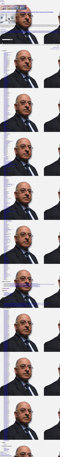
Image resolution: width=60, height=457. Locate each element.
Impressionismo (6, 180)
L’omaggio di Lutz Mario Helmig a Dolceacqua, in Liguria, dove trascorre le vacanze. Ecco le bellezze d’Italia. (22, 283)
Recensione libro (6, 249)
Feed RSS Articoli (2, 455)
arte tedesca (5, 119)
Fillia (58, 31)
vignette (5, 279)
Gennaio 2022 (6, 353)
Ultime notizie (6, 288)
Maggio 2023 (6, 340)
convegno (5, 145)
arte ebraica (5, 85)
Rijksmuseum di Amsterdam (8, 251)
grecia (5, 178)
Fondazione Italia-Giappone (8, 163)
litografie (5, 194)
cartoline (5, 136)
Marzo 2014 (5, 427)
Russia (5, 253)
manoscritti (5, 202)
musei (7, 31)
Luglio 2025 (5, 320)
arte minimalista (6, 105)
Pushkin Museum (6, 245)
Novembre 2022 (6, 345)
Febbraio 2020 (6, 371)
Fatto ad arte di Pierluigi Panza (8, 293)
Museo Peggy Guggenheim (7, 221)
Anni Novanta (6, 61)
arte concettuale (6, 80)
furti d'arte (5, 169)
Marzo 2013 (5, 437)
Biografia (3, 3)
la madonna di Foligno (7, 186)
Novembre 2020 (6, 364)
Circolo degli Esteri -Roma (7, 141)
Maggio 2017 (6, 397)
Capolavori (5, 133)
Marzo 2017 (5, 399)
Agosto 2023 (5, 338)
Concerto (5, 144)
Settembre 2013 (6, 432)
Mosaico (5, 217)
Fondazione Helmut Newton (8, 162)
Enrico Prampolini (54, 31)
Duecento (5, 151)
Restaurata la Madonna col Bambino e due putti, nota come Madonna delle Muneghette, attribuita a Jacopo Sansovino (20, 306)
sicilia (4, 262)
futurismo (5, 170)
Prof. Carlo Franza (45, 32)
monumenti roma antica (7, 216)
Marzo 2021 (5, 361)
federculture (5, 157)
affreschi (5, 53)
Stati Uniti (5, 265)
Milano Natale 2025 (6, 208)
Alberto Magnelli (35, 31)
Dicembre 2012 (6, 439)
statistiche (5, 266)
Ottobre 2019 (6, 374)
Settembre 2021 (6, 356)
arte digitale (5, 83)
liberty (5, 189)
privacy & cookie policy (3, 453)
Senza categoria (6, 259)
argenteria (7, 74)
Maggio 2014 (6, 426)
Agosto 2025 (5, 319)
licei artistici (5, 191)
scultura (19, 31)
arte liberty (5, 100)
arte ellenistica (6, 87)
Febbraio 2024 (6, 333)
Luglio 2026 (5, 310)
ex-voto (5, 153)
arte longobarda (6, 101)
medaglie (5, 204)
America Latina (6, 57)
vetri (4, 278)
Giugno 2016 (6, 406)
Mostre (5, 31)
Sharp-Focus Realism (7, 261)
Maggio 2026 (6, 312)
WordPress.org (6, 450)
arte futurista (5, 95)
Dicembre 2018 (6, 382)
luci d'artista (5, 196)
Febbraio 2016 (6, 409)
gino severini (14, 32)
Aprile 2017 (5, 398)
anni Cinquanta (6, 58)
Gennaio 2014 (6, 429)
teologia (5, 271)
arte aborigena (6, 75)
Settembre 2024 (6, 328)
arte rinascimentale (6, 114)
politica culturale (15, 31)
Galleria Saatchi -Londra (7, 171)
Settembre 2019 (6, 375)
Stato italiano (22, 31)
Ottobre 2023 (6, 336)
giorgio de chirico (18, 32)
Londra (5, 195)
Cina (4, 138)
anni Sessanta (6, 63)
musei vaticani (6, 219)
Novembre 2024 (6, 326)
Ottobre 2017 (6, 393)
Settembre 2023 (6, 337)
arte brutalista (6, 79)
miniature (5, 209)
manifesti (5, 201)
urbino (5, 276)
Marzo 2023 (5, 342)
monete (5, 214)
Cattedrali (5, 137)
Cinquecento (5, 140)
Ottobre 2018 (6, 384)
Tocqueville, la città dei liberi (8, 295)
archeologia (5, 69)
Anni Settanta (6, 64)
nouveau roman (6, 227)
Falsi (4, 155)
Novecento (5, 228)
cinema (5, 139)
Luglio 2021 (5, 358)
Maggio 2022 (6, 350)
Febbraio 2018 (6, 390)
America (5, 55)
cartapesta (5, 135)
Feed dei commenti (6, 449)
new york (5, 226)
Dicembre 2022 (6, 344)
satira (4, 254)
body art (5, 129)
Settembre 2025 (6, 318)
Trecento (5, 273)
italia (4, 185)
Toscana (5, 272)
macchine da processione (7, 198)
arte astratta (5, 77)
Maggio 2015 (6, 416)
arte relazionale (6, 113)
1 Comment (2, 33)
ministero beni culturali (7, 210)
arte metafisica (6, 103)
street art (5, 269)
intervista (5, 183)
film (4, 160)
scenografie (5, 255)
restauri (5, 250)
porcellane (5, 243)
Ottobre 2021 (6, 355)
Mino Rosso (23, 32)
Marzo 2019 (5, 380)
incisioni (7, 156)
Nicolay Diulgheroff (39, 32)
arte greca (5, 97)
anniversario (5, 66)
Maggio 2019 (6, 378)
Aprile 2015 (5, 417)
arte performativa (6, 110)
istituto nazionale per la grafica (8, 184)
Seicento (5, 257)
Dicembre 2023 (6, 335)
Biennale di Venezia (6, 128)
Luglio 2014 (5, 424)
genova (5, 172)
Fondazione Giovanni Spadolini (8, 161)
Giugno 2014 (6, 425)
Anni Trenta (5, 65)
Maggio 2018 (6, 388)
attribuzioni (5, 123)
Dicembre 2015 (6, 411)
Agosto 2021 (5, 357)
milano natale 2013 (6, 207)
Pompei (5, 241)
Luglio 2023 (5, 339)
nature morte (5, 224)
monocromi (5, 215)
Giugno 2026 (6, 311)
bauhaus (5, 125)
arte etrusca (5, 89)
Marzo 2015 (5, 418)
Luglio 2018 (5, 386)
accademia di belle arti (7, 52)
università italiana (28, 31)
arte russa (5, 116)
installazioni (5, 182)
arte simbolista (6, 118)
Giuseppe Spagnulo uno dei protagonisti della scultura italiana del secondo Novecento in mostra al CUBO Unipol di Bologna (21, 303)
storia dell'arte (6, 268)
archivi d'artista (6, 70)
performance (5, 234)
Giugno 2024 (6, 330)
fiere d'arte (5, 159)
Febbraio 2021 (6, 362)
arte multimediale (6, 106)
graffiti (5, 176)
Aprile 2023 (5, 341)
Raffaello (5, 248)
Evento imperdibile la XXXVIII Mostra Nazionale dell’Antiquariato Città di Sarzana (15, 305)
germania (5, 173)
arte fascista (5, 90)
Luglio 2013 (5, 434)
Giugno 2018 (6, 387)
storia (25, 31)
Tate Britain (5, 270)
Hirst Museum (6, 179)
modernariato (6, 213)
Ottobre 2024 (6, 327)
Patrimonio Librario (6, 233)
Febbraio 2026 (6, 314)
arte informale (6, 98)
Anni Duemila (6, 60)
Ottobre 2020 (6, 365)
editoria (5, 152)
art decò (5, 72)
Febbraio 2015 (6, 419)
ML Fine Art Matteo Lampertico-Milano (30, 32)
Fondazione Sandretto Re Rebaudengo (9, 166)
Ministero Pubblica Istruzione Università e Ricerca (11, 211)
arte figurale (5, 93)
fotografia (5, 167)
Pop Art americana (6, 242)
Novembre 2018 (6, 383)
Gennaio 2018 (6, 391)
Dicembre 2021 (6, 354)
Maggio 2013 (6, 435)
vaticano (5, 277)
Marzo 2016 (5, 408)
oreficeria (5, 230)
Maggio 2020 (6, 369)
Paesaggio (5, 232)
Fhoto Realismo (6, 158)
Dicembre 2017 (6, 392)
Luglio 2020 (5, 367)
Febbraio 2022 (6, 352)
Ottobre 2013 (6, 431)
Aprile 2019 (5, 379)
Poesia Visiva (6, 238)
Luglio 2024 (5, 329)
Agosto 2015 (5, 414)
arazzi (4, 68)
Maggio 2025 (6, 321)
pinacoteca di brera (6, 236)
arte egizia (5, 86)
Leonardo (5, 188)
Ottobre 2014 (6, 422)
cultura (5, 146)
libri (4, 190)
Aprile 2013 (5, 436)
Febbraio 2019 (6, 381)
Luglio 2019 (5, 377)
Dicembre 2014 (6, 420)
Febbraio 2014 (6, 428)
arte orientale (5, 109)
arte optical (5, 108)
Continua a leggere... (3, 29)
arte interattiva (6, 99)
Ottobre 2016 (6, 403)
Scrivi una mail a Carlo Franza (54, 48)
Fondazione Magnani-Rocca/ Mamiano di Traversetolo (11, 164)
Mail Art (5, 200)
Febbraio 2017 (6, 400)
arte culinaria (5, 81)
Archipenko (46, 31)
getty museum (6, 174)
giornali (5, 175)
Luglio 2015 (5, 415)
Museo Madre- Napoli (7, 220)
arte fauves (5, 91)
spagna (5, 264)
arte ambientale (6, 76)
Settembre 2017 (6, 394)
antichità (5, 67)
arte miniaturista (6, 104)
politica (12, 31)
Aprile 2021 (5, 360)
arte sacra (5, 117)
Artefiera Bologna (6, 122)
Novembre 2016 (6, 402)
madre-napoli (6, 199)
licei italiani (5, 192)
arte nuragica (5, 107)
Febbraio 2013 (6, 438)
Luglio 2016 (5, 405)
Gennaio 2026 (6, 315)
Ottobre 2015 (6, 412)
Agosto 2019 (5, 376)
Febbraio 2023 (6, 343)
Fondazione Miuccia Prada (7, 165)
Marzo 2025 (5, 323)
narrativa (5, 222)
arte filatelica (5, 94)
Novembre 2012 (6, 440)
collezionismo (6, 142)
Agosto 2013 (5, 433)
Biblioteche (5, 127)
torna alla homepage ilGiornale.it (4, 454)
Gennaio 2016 (6, 410)
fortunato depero (10, 32)
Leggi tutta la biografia (56, 47)
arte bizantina (6, 78)
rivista (5, 252)
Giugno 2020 (6, 368)
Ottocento (5, 231)
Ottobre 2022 (6, 346)
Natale (5, 223)
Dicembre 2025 (6, 316)
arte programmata (6, 112)
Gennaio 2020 (6, 372)
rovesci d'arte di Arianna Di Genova (9, 299)
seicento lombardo (6, 258)
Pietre (4, 235)
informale (5, 181)
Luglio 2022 (5, 348)
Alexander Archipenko (41, 31)
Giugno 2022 (6, 349)
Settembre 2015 (6, 413)
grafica (5, 177)
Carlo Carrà (49, 31)
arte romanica (6, 115)
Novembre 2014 (6, 421)
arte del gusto (6, 82)
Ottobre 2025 (6, 317)
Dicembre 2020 (6, 363)
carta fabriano (6, 134)
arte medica (5, 102)
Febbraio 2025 (6, 324)
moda (4, 212)
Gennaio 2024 (6, 334)
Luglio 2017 (5, 396)
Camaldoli (5, 131)
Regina (49, 32)
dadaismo (5, 147)
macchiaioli (5, 197)
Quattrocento (5, 246)
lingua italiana (6, 193)
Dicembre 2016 (6, 401)
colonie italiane (6, 143)
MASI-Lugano (6, 203)
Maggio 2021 (6, 359)
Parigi (9, 31)
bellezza (5, 126)
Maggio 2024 (6, 331)
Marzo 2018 (5, 389)
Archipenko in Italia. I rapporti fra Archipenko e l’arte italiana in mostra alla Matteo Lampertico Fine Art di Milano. (26, 12)
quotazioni (5, 247)
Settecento (5, 260)
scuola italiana (6, 256)
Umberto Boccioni (55, 32)
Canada (5, 132)
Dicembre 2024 (6, 325)
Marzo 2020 (5, 370)
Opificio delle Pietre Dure (7, 229)
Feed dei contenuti (6, 448)
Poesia (5, 237)
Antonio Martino (6, 292)
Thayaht (52, 32)
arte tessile (5, 120)
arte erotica (5, 88)
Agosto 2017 (5, 395)
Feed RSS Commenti (8, 455)
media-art (5, 205)
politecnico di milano (7, 239)
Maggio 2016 (6, 407)
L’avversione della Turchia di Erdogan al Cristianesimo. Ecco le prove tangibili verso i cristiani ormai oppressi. (23, 285)
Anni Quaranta (6, 62)
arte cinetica (7, 84)
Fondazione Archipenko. (3, 32)
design (5, 148)
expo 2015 (5, 154)
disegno (5, 150)
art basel (5, 71)
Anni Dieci (5, 59)
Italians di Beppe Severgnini (8, 294)
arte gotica (5, 96)
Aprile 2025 (5, 322)
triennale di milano (6, 274)
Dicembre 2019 (6, 373)
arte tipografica (6, 121)
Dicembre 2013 (6, 430)
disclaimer (1, 452)
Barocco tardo (6, 124)
